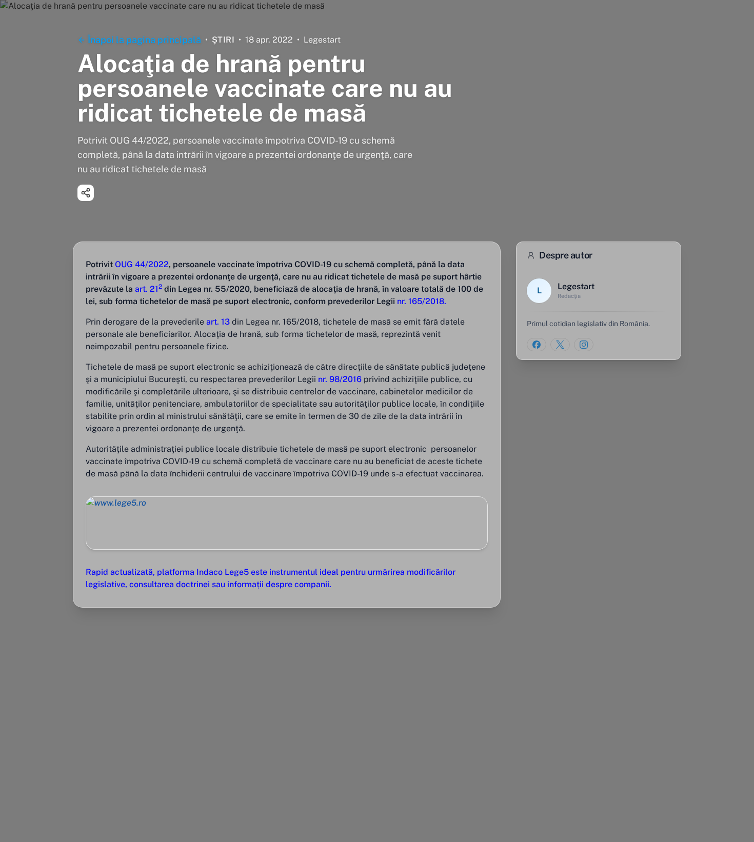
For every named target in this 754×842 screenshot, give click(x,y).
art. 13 (218, 322)
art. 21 (148, 289)
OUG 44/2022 (142, 264)
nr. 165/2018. (421, 301)
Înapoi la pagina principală (144, 39)
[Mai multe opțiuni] (85, 193)
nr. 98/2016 (340, 379)
